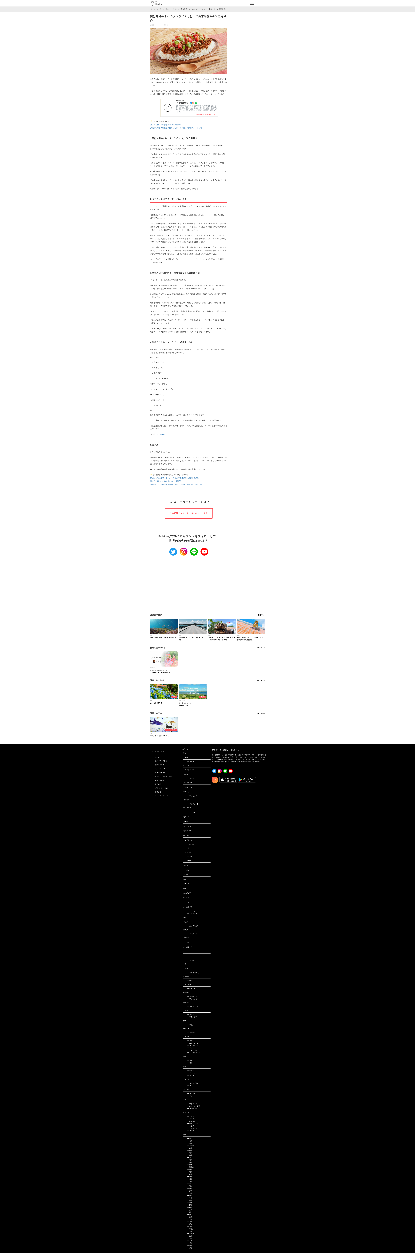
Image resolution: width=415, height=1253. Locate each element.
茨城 (189, 1219)
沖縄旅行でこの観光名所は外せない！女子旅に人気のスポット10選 (176, 128)
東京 (189, 1248)
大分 (189, 1193)
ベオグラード (192, 804)
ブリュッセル (192, 999)
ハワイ (190, 1048)
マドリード (192, 1104)
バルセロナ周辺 (193, 1106)
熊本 (189, 1165)
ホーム (153, 9)
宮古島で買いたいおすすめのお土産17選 (166, 125)
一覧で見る (260, 615)
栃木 (189, 1203)
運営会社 (158, 792)
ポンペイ (191, 1119)
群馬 (189, 1226)
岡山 (189, 1205)
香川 (189, 1184)
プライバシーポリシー (162, 788)
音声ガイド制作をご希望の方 (165, 776)
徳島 (189, 1138)
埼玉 (189, 1172)
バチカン (191, 1121)
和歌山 (190, 1167)
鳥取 (189, 1143)
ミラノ (190, 1126)
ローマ (190, 1131)
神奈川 (190, 1229)
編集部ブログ (159, 765)
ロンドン (191, 1086)
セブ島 (190, 960)
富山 (189, 1162)
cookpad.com (162, 434)
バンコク (191, 1075)
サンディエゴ (192, 1050)
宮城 (189, 1186)
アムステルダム (193, 1007)
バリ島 (190, 844)
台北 (189, 1063)
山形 (189, 1174)
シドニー (191, 988)
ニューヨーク (192, 1043)
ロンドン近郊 (192, 1083)
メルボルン (192, 913)
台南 (189, 1060)
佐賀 (189, 1141)
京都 (189, 1238)
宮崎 (189, 1153)
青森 (189, 1181)
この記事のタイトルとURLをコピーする (189, 513)
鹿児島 (190, 1146)
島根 (189, 1245)
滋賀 (189, 1176)
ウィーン (191, 911)
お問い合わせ (159, 780)
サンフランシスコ (194, 1052)
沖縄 (175, 9)
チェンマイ (192, 1071)
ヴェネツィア (192, 1123)
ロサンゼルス (192, 1045)
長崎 (189, 1243)
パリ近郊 (191, 1093)
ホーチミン (192, 981)
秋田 (189, 1155)
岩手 (189, 1179)
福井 (189, 1160)
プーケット (192, 1073)
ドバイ (190, 779)
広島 (189, 1210)
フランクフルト (193, 1017)
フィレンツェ (192, 1128)
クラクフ (191, 761)
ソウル (190, 1025)
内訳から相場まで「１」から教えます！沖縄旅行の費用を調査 (174, 478)
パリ (189, 1096)
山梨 (189, 1236)
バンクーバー (192, 934)
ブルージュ (192, 996)
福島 (189, 1157)
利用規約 (158, 784)
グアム (190, 1040)
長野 (189, 1222)
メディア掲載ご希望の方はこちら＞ (206, 114)
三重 (189, 1241)
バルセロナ (192, 1108)
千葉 (189, 1198)
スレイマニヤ (192, 926)
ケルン (190, 1014)
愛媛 (189, 1195)
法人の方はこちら (161, 769)
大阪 (189, 1231)
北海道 (190, 1233)
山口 (189, 1148)
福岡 (189, 1188)
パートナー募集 (160, 772)
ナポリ (190, 1116)
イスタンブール (193, 973)
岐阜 (189, 1169)
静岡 (189, 1207)
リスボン (191, 1033)
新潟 (189, 1217)
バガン (190, 857)
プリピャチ (192, 796)
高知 (189, 1150)
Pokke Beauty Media (162, 796)
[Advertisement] (188, 585)
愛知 (189, 1224)
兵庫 (189, 1200)
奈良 (189, 1214)
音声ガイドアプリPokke (163, 761)
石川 (189, 1212)
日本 (167, 9)
